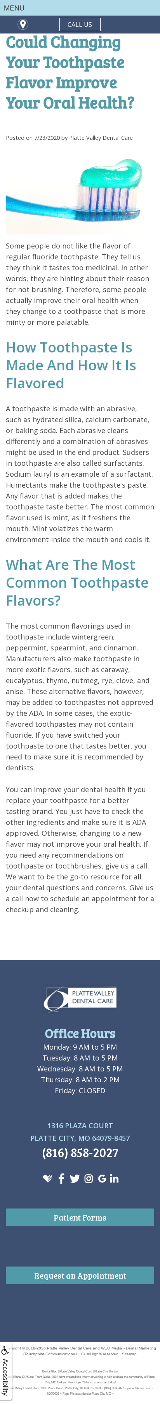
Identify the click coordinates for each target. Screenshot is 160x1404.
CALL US (80, 24)
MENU (14, 7)
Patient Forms (80, 1217)
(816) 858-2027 (80, 1152)
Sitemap (129, 1354)
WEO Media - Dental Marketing (128, 1348)
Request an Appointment (80, 1275)
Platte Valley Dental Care (69, 1348)
